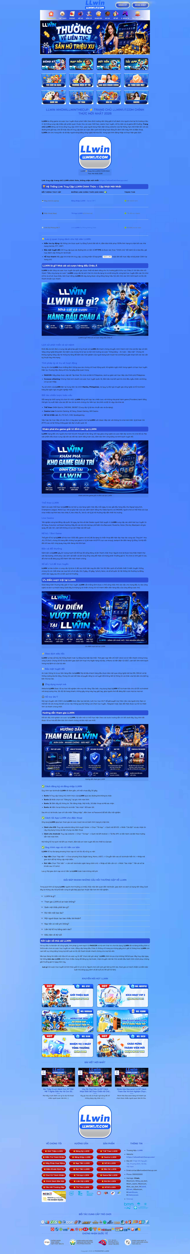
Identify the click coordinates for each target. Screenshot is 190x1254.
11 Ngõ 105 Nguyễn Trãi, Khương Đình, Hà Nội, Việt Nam (136, 1164)
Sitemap (129, 1199)
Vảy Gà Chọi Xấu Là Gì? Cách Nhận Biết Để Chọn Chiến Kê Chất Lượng (95, 1090)
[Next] (145, 37)
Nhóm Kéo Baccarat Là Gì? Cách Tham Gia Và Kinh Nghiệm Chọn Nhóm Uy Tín (131, 1090)
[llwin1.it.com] (95, 5)
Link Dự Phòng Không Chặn (83, 228)
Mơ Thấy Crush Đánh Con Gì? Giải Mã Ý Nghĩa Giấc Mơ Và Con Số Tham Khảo (58, 1090)
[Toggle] (42, 896)
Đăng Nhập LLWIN (78, 201)
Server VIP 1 (91, 201)
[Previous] (45, 37)
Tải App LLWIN (77, 213)
